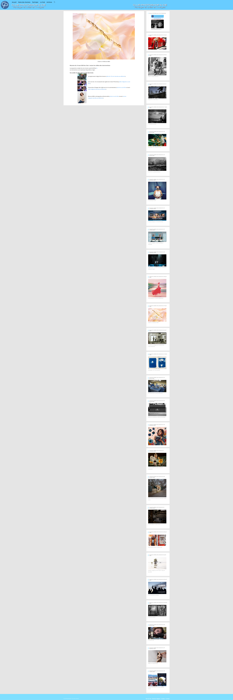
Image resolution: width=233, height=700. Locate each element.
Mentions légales (156, 698)
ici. (97, 68)
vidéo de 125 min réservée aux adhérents (115, 76)
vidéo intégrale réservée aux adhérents (97, 89)
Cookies (163, 698)
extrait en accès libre (121, 87)
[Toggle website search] (54, 2)
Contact (168, 698)
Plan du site (148, 698)
